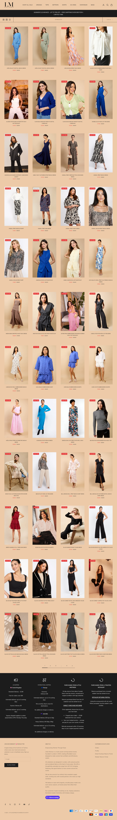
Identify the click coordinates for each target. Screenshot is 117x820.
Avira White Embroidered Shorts (101, 387)
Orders (97, 748)
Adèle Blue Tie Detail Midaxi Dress (16, 68)
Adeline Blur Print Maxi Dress (72, 68)
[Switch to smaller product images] (6, 19)
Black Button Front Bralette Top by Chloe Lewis (16, 601)
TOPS (47, 5)
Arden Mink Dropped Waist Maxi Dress (16, 333)
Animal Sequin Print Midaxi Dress (100, 228)
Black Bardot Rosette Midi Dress (72, 547)
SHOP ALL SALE (28, 5)
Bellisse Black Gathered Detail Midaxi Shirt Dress (101, 494)
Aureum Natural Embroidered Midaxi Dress (16, 387)
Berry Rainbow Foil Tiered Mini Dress (16, 547)
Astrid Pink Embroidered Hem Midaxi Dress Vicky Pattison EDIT (72, 334)
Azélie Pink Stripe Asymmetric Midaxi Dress (16, 441)
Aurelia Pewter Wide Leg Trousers (101, 333)
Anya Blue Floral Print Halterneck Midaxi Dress (101, 281)
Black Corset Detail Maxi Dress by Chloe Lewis (72, 601)
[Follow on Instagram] (15, 804)
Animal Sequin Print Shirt (16, 280)
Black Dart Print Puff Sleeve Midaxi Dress (72, 654)
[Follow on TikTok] (29, 804)
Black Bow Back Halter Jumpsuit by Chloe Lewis (101, 548)
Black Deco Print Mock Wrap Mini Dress (101, 654)
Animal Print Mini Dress (44, 228)
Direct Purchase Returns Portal (104, 754)
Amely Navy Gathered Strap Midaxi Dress (44, 175)
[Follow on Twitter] (10, 804)
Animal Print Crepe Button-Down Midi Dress (72, 175)
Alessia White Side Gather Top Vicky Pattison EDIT (16, 122)
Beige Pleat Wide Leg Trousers (44, 494)
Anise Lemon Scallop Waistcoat (73, 280)
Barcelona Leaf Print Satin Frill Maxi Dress (72, 441)
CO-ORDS (73, 5)
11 (66, 665)
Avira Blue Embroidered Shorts (72, 387)
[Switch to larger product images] (3, 19)
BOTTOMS (55, 5)
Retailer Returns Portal (101, 757)
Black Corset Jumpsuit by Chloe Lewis (101, 600)
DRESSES (39, 5)
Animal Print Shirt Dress (72, 228)
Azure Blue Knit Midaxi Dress (44, 440)
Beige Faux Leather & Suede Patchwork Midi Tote (16, 494)
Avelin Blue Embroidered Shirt (44, 387)
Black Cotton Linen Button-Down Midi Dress (44, 655)
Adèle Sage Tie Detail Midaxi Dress (44, 68)
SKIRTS (64, 5)
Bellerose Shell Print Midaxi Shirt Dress (72, 494)
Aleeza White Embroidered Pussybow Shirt (100, 69)
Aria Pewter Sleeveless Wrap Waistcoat (44, 333)
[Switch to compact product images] (10, 19)
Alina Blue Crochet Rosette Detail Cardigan (44, 122)
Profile (97, 751)
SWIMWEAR (83, 5)
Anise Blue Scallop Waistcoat (44, 280)
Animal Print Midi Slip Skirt (16, 228)
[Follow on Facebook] (5, 804)
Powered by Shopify (23, 812)
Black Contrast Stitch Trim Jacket (44, 600)
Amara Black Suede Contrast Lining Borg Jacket (16, 175)
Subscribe (11, 765)
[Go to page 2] (72, 666)
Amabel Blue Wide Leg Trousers (101, 121)
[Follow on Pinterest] (19, 804)
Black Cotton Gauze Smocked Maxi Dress (16, 654)
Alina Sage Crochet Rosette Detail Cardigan (73, 122)
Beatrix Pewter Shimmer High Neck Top (101, 440)
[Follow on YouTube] (24, 804)
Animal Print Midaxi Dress (101, 175)
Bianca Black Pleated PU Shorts (44, 547)
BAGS (92, 5)
